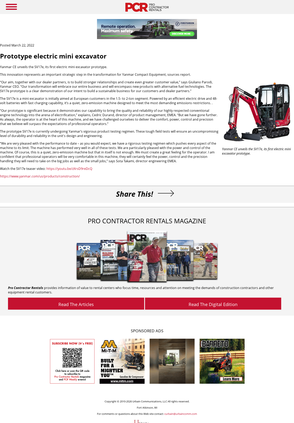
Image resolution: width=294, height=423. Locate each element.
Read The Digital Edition (213, 304)
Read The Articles (76, 304)
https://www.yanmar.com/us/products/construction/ (40, 176)
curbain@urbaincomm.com (180, 414)
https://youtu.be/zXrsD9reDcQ (69, 168)
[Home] (147, 13)
